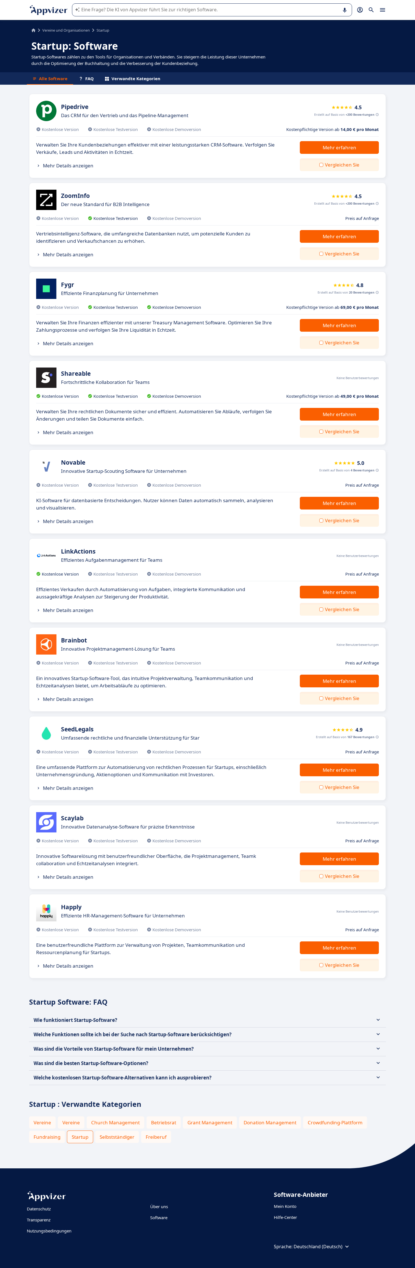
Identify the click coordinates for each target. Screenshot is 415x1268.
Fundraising (47, 1137)
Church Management (115, 1122)
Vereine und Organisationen (66, 30)
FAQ (89, 78)
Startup (80, 1137)
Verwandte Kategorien (136, 78)
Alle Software (53, 78)
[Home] (33, 30)
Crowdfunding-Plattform (335, 1122)
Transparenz (39, 1220)
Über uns (159, 1206)
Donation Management (270, 1122)
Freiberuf (156, 1137)
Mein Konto (285, 1206)
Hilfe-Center (285, 1217)
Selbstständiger (117, 1137)
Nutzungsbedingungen (49, 1231)
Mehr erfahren (339, 147)
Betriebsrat (163, 1122)
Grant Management (209, 1122)
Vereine (42, 1122)
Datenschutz (39, 1209)
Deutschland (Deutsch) (318, 1246)
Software (158, 1217)
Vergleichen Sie (342, 164)
